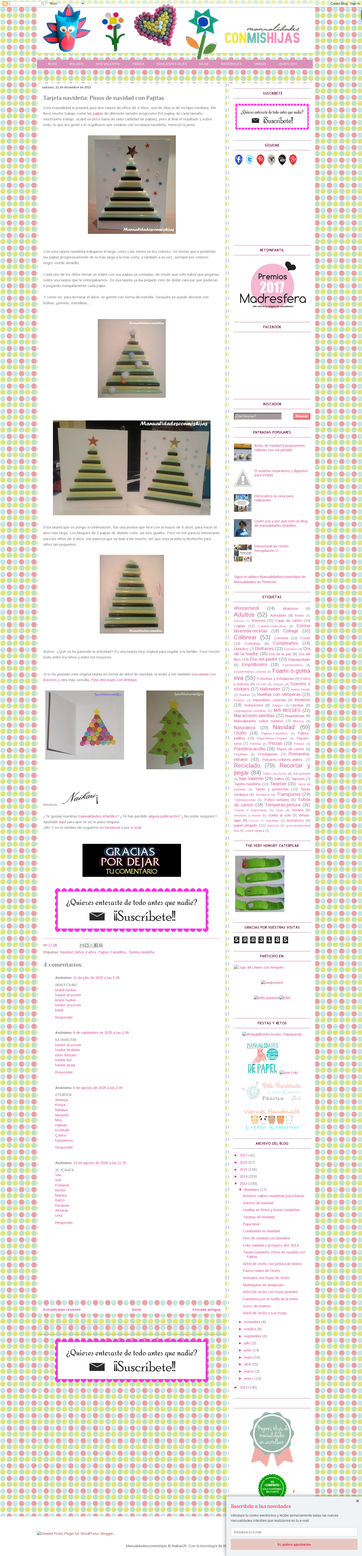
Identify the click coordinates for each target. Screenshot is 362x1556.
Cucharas (252, 643)
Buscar (302, 416)
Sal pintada (301, 773)
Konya (60, 1105)
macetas (272, 820)
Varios (260, 64)
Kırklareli (62, 1185)
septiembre (253, 1336)
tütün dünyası (66, 1055)
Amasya (61, 1100)
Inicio (136, 1310)
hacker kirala (65, 1065)
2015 (244, 1169)
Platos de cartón (290, 749)
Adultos (244, 614)
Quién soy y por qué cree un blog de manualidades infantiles (281, 523)
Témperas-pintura (282, 804)
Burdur (60, 1190)
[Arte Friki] (289, 1073)
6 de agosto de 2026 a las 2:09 (98, 1088)
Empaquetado (299, 659)
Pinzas (275, 743)
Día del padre (263, 659)
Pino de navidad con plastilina (266, 1238)
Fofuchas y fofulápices (275, 679)
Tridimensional (244, 800)
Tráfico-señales (276, 800)
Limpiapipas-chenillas (250, 711)
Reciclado (247, 765)
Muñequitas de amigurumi (263, 1285)
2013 (244, 1184)
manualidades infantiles (97, 816)
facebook (112, 827)
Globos (278, 684)
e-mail (136, 827)
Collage (290, 630)
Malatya (61, 1110)
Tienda (138, 64)
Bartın (60, 1200)
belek (59, 1010)
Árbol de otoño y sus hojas (265, 1313)
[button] (294, 1506)
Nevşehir (62, 1115)
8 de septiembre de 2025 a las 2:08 (101, 1033)
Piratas (299, 744)
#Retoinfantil (246, 608)
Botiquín (239, 620)
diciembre (252, 1190)
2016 (244, 1162)
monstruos (295, 820)
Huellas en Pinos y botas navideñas (271, 1210)
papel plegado (245, 825)
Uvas (279, 810)
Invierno (302, 699)
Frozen (261, 684)
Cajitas (239, 626)
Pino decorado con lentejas (114, 680)
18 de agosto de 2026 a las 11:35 (99, 1163)
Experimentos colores (250, 672)
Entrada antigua (206, 1310)
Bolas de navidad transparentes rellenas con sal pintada (279, 448)
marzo (249, 1371)
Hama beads (300, 689)
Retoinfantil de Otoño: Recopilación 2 (272, 548)
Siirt (58, 1180)
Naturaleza (244, 727)
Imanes (239, 700)
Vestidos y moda (247, 815)
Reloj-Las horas (275, 773)
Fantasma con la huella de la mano (270, 1299)
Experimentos (293, 665)
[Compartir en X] (91, 945)
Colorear (245, 637)
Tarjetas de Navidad (259, 1217)
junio (248, 1350)
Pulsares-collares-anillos (282, 760)
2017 (244, 1155)
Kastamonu (64, 1140)
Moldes (76, 64)
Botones (258, 621)
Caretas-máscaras (272, 626)
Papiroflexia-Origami (272, 738)
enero (249, 1378)
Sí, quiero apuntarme (294, 1544)
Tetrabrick (262, 795)
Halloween (270, 689)
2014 (244, 1176)
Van (58, 1175)
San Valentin (108, 64)
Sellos (279, 779)
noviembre (253, 1322)
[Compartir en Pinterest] (100, 945)
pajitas (97, 113)
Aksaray (61, 1210)
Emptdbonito (254, 664)
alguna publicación (163, 816)
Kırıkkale (62, 1130)
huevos (254, 820)
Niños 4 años (85, 952)
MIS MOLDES (287, 710)
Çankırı (61, 1135)
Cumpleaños (285, 643)
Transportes (289, 794)
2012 (244, 1387)
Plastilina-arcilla (249, 748)
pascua (273, 825)
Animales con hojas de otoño (266, 1278)
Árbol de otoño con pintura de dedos (272, 1264)
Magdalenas (295, 716)
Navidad (66, 952)
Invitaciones (253, 705)
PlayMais (241, 754)
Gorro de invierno (257, 1306)
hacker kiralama (67, 1050)
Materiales (231, 64)
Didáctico (241, 649)
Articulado (278, 615)
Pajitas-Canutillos (112, 952)
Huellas (244, 695)
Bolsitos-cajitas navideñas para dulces (273, 1196)
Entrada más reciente (62, 1310)
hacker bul (63, 1060)
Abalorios (290, 608)
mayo (249, 1357)
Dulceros (290, 649)
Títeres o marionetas (250, 810)
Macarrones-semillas (254, 715)
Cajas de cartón (288, 621)
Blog (52, 64)
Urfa (58, 1216)
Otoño (240, 733)
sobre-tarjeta (254, 831)
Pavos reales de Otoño (261, 1271)
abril (248, 1364)
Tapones (298, 779)
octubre (250, 1329)
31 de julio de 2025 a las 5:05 (96, 978)
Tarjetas (278, 783)
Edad (204, 64)
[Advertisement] (271, 205)
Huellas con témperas (279, 694)
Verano (298, 810)
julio (247, 1343)
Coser (305, 638)
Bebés (299, 615)
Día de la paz (280, 654)
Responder (64, 1017)
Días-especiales (172, 64)
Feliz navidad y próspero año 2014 (270, 1245)
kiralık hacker (65, 990)
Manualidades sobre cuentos (258, 721)
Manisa (61, 1195)
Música (298, 721)
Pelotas (255, 744)
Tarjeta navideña (141, 952)
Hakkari (61, 1125)
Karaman (62, 1205)
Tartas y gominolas (272, 789)
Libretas (297, 705)
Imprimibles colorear (269, 700)
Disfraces (264, 648)
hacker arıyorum (68, 995)
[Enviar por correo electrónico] (82, 945)
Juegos (277, 705)
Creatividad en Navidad (261, 1231)
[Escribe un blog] (86, 945)
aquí (63, 822)
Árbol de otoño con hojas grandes (270, 1292)
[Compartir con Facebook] (96, 945)
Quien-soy (288, 64)
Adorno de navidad (258, 1203)
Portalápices (268, 754)
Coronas (281, 638)
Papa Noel (251, 1224)
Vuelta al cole (279, 815)
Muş (58, 1120)
